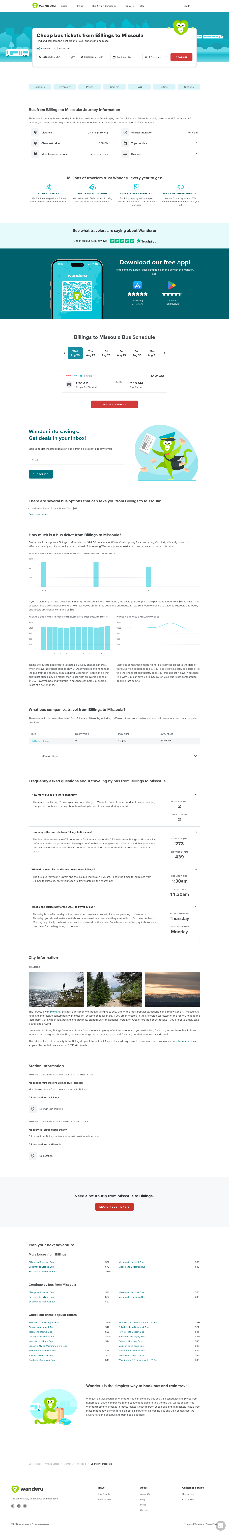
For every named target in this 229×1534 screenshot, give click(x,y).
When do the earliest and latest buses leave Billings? (63, 869)
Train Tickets (104, 1499)
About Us (145, 1494)
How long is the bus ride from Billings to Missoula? (62, 831)
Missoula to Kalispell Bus (131, 1262)
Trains (80, 6)
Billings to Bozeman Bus (41, 1262)
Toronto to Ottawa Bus (40, 1331)
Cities (164, 86)
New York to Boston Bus (131, 1331)
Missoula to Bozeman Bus (132, 1266)
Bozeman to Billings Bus (41, 1266)
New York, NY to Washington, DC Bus (138, 1322)
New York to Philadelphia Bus (44, 1322)
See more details (38, 514)
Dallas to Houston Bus (130, 1341)
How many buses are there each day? (54, 794)
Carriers (114, 86)
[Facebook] (19, 1506)
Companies (188, 1499)
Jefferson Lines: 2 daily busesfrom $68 (54, 508)
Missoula (81, 1463)
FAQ (139, 86)
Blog (142, 6)
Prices (89, 86)
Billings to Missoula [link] (101, 1463)
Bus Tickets (35, 1463)
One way (45, 48)
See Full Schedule (114, 404)
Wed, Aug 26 (124, 57)
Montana (55, 1011)
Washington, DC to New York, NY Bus (138, 1360)
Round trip (64, 48)
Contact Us (188, 1494)
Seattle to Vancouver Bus (42, 1360)
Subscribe (40, 474)
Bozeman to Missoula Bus (42, 1271)
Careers (144, 1510)
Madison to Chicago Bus (131, 1346)
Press (143, 1504)
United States (52, 1463)
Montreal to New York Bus (132, 1355)
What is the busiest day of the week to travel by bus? (63, 906)
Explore (130, 6)
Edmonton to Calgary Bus (132, 1336)
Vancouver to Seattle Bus (132, 1350)
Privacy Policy (212, 1524)
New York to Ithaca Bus (41, 1341)
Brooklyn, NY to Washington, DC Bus (48, 1346)
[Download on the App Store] (138, 285)
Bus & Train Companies (104, 6)
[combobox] (52, 57)
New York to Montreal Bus (42, 1350)
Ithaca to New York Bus (41, 1355)
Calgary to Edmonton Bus (42, 1336)
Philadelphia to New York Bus (134, 1327)
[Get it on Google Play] (172, 285)
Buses (64, 6)
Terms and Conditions (194, 1524)
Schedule (40, 86)
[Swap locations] (73, 57)
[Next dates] (164, 353)
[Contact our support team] (221, 1526)
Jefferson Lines (40, 741)
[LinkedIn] (25, 1506)
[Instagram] (13, 1506)
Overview (65, 86)
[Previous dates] (64, 353)
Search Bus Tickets (114, 1206)
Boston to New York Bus (41, 1327)
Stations (189, 86)
